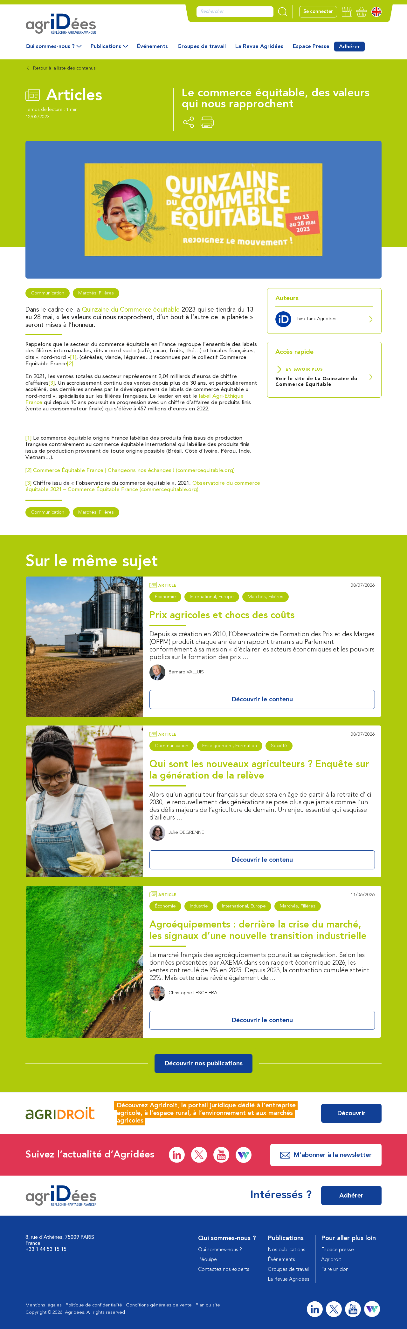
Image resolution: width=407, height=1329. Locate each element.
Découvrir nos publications (203, 1064)
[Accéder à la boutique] (347, 12)
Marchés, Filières (96, 293)
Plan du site (208, 1305)
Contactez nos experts (223, 1269)
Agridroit (331, 1259)
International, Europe (212, 597)
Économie (165, 597)
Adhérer (349, 47)
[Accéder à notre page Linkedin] (177, 1154)
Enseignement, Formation (229, 746)
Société (279, 746)
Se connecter (318, 12)
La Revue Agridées (259, 46)
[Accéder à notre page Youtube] (221, 1154)
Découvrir (351, 1113)
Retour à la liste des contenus (64, 68)
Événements (152, 46)
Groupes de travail (201, 46)
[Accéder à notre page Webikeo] (243, 1155)
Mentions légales (43, 1305)
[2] (70, 364)
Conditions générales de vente (159, 1305)
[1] (73, 357)
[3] (52, 383)
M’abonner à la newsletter (332, 1155)
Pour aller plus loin (348, 1238)
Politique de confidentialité (94, 1305)
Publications (106, 46)
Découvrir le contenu (262, 700)
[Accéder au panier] (361, 12)
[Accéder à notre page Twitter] (199, 1154)
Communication (47, 293)
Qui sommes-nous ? (50, 46)
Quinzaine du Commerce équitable (131, 310)
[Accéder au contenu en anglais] (376, 12)
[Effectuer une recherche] (283, 11)
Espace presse (337, 1249)
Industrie (199, 906)
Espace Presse (311, 46)
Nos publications (286, 1249)
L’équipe (207, 1259)
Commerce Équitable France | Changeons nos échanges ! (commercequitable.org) (134, 470)
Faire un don (334, 1269)
